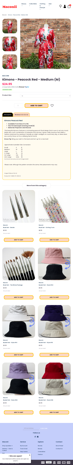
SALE (50, 4)
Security (17, 463)
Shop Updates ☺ (7, 446)
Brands (40, 446)
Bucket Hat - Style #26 (10, 400)
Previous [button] (22, 43)
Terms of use (5, 463)
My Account (23, 446)
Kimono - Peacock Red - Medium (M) (18, 15)
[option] (45, 44)
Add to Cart (36, 105)
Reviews (17, 115)
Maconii (4, 15)
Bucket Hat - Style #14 (10, 342)
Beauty (24, 4)
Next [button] (68, 43)
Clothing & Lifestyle (42, 6)
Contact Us (59, 449)
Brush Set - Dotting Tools (46, 227)
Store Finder (59, 446)
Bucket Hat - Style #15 (46, 342)
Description (7, 115)
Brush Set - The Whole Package (13, 285)
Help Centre (24, 451)
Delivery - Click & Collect (7, 449)
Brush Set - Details (9, 227)
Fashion (40, 454)
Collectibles (33, 4)
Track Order (24, 449)
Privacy (12, 463)
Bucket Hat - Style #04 (46, 285)
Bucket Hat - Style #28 (46, 400)
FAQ (3, 453)
